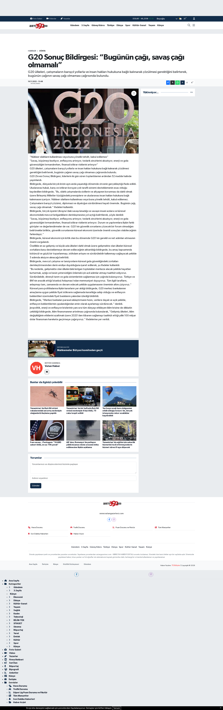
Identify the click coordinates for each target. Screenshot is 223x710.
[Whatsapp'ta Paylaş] (177, 82)
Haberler (32, 51)
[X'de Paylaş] (172, 82)
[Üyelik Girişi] (193, 19)
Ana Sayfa (33, 564)
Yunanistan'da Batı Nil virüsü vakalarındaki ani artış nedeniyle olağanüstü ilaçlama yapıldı (46, 410)
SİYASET (17, 623)
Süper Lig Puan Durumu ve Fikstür (30, 692)
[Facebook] (109, 519)
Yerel (16, 633)
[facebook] (76, 574)
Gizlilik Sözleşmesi (71, 564)
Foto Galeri (37, 19)
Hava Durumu (37, 527)
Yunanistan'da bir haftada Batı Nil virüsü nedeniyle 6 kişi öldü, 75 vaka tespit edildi (82, 410)
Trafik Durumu (79, 527)
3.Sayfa (85, 25)
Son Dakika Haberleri (39, 534)
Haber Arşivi (79, 534)
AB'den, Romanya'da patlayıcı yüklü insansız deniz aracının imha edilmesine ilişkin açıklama (82, 444)
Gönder (36, 486)
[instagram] (151, 574)
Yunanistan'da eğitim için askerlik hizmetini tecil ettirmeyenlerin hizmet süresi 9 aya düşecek (118, 444)
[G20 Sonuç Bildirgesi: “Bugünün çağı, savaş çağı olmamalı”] (83, 121)
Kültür (16, 640)
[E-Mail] (47, 372)
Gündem (74, 25)
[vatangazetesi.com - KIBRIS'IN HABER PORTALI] (37, 25)
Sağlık (16, 610)
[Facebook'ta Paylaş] (168, 82)
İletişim (45, 564)
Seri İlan (13, 663)
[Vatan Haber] (36, 368)
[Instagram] (114, 519)
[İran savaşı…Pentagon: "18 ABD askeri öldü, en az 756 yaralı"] (47, 430)
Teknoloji (18, 617)
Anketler (13, 673)
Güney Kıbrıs (98, 25)
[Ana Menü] (194, 25)
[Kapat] (221, 708)
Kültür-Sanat (139, 25)
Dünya (120, 25)
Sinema (17, 627)
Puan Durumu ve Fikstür (125, 527)
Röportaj (18, 630)
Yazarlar (66, 19)
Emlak (16, 636)
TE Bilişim (176, 565)
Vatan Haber (52, 366)
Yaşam (151, 25)
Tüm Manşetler (164, 527)
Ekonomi (18, 597)
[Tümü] (191, 92)
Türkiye (110, 25)
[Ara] (189, 25)
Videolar (52, 19)
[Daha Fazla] (182, 82)
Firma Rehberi (16, 660)
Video (12, 653)
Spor (127, 25)
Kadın (16, 614)
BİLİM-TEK (18, 620)
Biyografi (14, 669)
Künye (160, 25)
